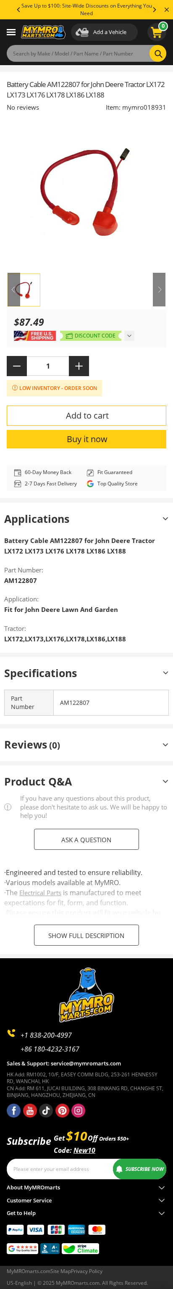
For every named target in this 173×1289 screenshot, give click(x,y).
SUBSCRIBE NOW (145, 1169)
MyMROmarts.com (28, 1271)
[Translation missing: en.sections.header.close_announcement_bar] (167, 9)
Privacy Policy (86, 1271)
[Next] (154, 9)
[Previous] (19, 9)
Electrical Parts (40, 892)
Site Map (60, 1271)
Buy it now (87, 439)
